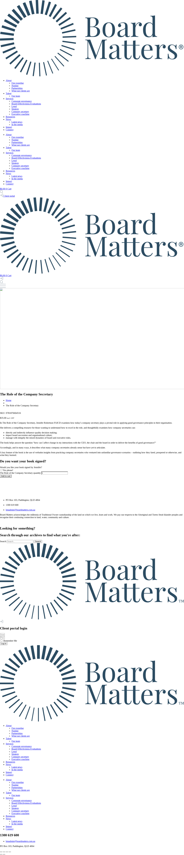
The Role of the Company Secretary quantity (20, 473)
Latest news (17, 122)
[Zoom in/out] (1, 851)
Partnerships (17, 88)
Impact (9, 127)
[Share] (7, 851)
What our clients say (21, 91)
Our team (16, 96)
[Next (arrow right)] (4, 854)
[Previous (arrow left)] (1, 854)
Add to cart (5, 476)
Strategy (15, 109)
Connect (9, 129)
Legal (14, 106)
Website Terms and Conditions (59, 522)
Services (9, 98)
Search (3, 541)
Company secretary (20, 111)
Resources (10, 117)
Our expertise (18, 83)
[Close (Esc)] (10, 851)
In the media (17, 124)
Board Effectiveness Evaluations (26, 104)
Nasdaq (15, 85)
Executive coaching (20, 114)
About (9, 80)
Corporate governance (22, 101)
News (8, 119)
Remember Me (10, 641)
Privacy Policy (37, 522)
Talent (8, 93)
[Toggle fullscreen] (4, 851)
